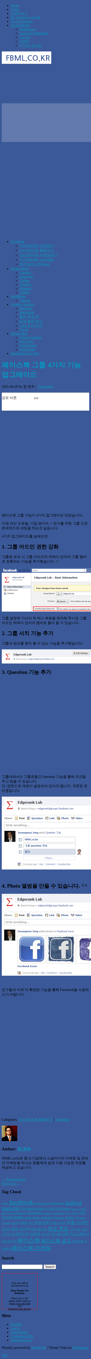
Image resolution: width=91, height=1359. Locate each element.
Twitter (24, 280)
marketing (47, 1213)
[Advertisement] (45, 190)
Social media (12, 1217)
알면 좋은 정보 (30, 321)
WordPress (18, 296)
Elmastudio (80, 1348)
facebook (21, 1202)
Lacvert (24, 37)
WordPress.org (21, 1340)
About (15, 9)
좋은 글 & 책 (29, 316)
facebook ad (41, 1203)
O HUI (24, 41)
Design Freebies (30, 337)
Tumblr (24, 292)
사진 (71, 1229)
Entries (19, 1332)
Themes (24, 300)
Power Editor (72, 1213)
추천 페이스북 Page (34, 264)
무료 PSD (42, 1223)
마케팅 (23, 1223)
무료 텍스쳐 (38, 1229)
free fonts (62, 1208)
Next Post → (11, 1183)
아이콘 (45, 1234)
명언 (31, 1223)
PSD (82, 1213)
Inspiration (26, 312)
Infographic (27, 349)
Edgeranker (27, 29)
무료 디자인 (58, 1223)
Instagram (26, 276)
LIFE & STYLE (31, 325)
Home (15, 5)
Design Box (19, 333)
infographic (20, 1213)
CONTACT (19, 13)
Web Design (28, 345)
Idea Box (25, 308)
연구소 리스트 (30, 45)
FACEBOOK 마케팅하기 (38, 255)
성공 (77, 1229)
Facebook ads (57, 1203)
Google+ (25, 272)
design (5, 1203)
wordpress (80, 1218)
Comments (45, 386)
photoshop (58, 1213)
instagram (34, 1213)
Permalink (62, 1119)
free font (50, 1208)
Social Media (20, 268)
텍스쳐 (12, 1241)
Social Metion (20, 25)
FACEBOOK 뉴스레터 (36, 259)
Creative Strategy (23, 304)
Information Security (25, 353)
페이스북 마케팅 (31, 1248)
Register (16, 1324)
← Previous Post (13, 1179)
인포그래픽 (77, 1234)
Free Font (26, 341)
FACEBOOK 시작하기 (36, 246)
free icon (75, 1209)
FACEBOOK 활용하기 (36, 250)
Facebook (17, 241)
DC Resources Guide (25, 17)
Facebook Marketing (33, 33)
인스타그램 (59, 1234)
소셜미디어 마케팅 (25, 1234)
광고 (15, 1223)
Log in (15, 1328)
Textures (59, 1217)
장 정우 (24, 1149)
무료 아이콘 (20, 1229)
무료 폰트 (58, 1228)
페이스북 (28, 1240)
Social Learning (22, 21)
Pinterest (25, 288)
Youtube (25, 284)
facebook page (33, 1208)
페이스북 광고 (56, 1240)
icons (9, 1213)
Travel (23, 329)
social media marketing (38, 1217)
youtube (7, 1223)
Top (4, 1355)
